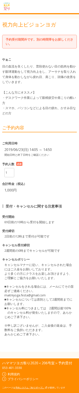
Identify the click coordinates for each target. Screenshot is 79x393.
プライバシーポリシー (23, 379)
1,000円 (10, 190)
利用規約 (14, 374)
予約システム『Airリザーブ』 (30, 387)
